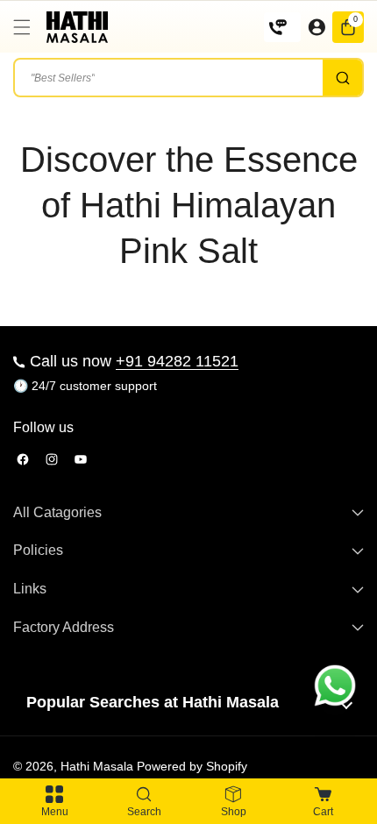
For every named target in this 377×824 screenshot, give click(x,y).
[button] (26, 27)
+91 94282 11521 (177, 361)
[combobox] (188, 77)
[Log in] (316, 27)
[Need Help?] (282, 27)
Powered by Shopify (192, 766)
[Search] (342, 78)
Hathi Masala (96, 766)
